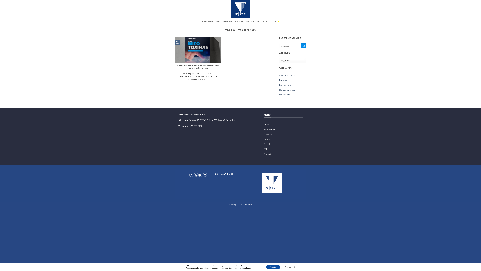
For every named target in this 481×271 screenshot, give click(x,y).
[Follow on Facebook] (191, 175)
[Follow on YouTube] (205, 175)
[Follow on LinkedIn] (200, 175)
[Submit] (303, 45)
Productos (228, 21)
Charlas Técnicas (287, 75)
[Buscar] (275, 21)
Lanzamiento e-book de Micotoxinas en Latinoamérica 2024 (198, 67)
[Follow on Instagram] (196, 175)
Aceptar (273, 267)
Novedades (284, 94)
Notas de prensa (287, 90)
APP (257, 21)
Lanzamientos (285, 85)
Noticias (239, 21)
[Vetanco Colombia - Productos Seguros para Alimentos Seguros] (240, 9)
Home (204, 21)
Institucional (214, 21)
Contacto (265, 21)
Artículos (249, 21)
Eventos (283, 80)
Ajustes (288, 267)
